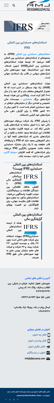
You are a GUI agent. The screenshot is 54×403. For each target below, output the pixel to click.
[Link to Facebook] (6, 400)
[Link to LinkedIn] (10, 400)
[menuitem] (13, 5)
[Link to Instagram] (18, 400)
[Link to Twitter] (14, 400)
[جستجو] (13, 5)
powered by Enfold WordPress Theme (29, 396)
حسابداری (27, 99)
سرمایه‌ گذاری (10, 152)
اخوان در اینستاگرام (36, 353)
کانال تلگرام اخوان (36, 347)
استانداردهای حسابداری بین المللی (33, 54)
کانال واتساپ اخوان (37, 341)
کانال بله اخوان (40, 335)
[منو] (7, 5)
